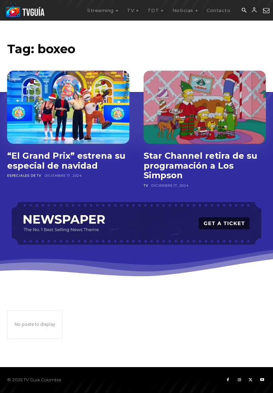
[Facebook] (228, 380)
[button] (243, 10)
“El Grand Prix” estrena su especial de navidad (66, 161)
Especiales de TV (24, 176)
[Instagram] (239, 380)
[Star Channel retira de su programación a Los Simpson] (205, 107)
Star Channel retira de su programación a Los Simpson (200, 165)
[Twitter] (251, 380)
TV (146, 185)
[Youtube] (262, 380)
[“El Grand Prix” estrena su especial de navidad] (68, 107)
